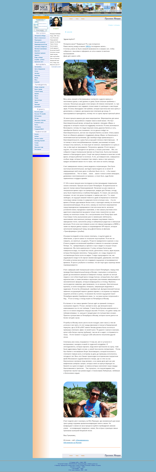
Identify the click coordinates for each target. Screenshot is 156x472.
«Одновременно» (82, 440)
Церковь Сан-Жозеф (55, 42)
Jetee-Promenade (54, 37)
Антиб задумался (54, 48)
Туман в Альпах (54, 44)
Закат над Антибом (54, 56)
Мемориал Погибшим (55, 33)
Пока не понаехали (54, 58)
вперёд (82, 18)
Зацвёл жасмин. (54, 54)
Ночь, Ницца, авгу (54, 62)
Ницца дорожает (54, 40)
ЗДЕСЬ (88, 46)
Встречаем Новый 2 (55, 50)
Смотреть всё (56, 67)
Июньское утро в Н (54, 64)
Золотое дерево (54, 46)
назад (77, 18)
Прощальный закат (54, 60)
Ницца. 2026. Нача (54, 35)
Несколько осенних (55, 52)
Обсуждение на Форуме (72, 442)
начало (71, 18)
